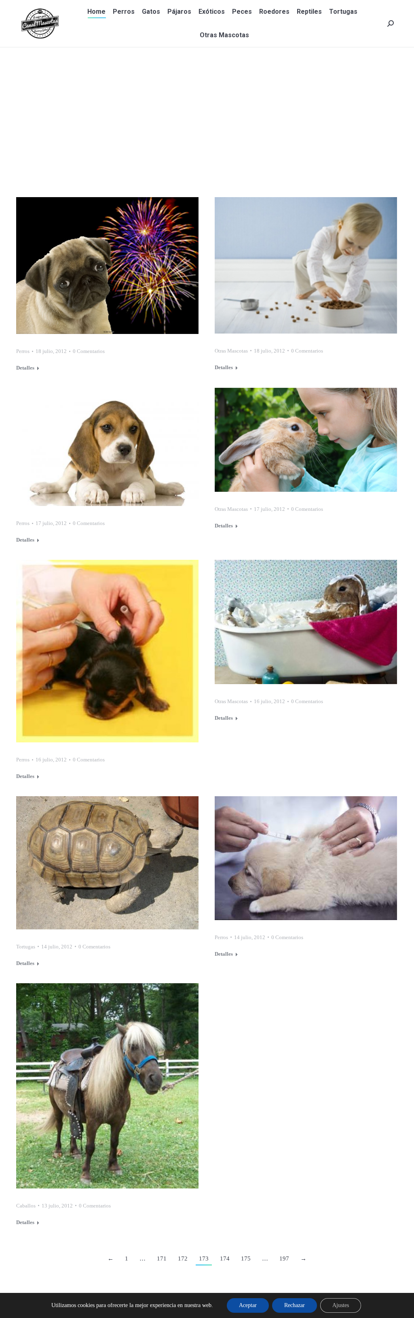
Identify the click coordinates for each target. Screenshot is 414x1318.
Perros (23, 351)
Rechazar (294, 1305)
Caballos (26, 1206)
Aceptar (248, 1305)
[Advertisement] (207, 108)
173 (204, 1258)
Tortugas (25, 947)
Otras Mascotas (231, 351)
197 (284, 1258)
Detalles (25, 368)
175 (246, 1258)
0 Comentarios (89, 351)
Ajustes (340, 1305)
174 (225, 1258)
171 (162, 1258)
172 (183, 1258)
